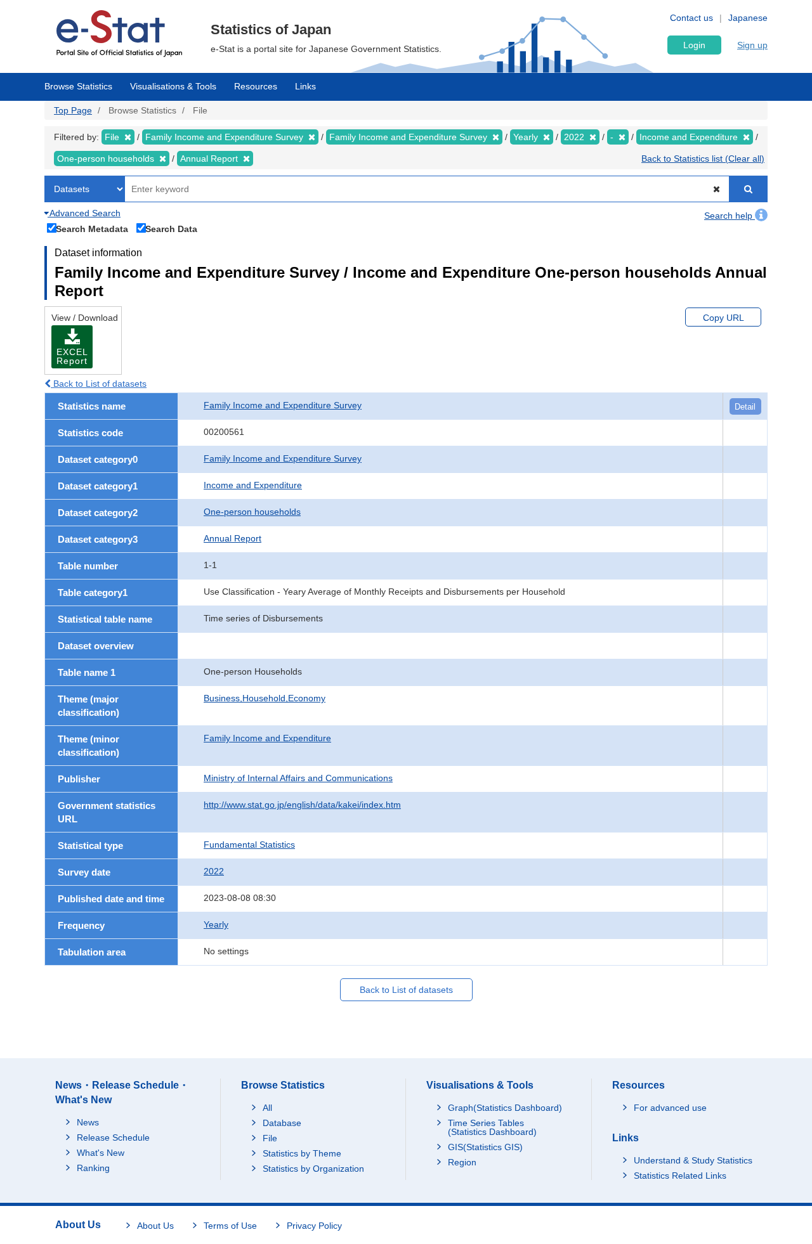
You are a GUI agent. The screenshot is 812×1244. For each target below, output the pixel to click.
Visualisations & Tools (173, 86)
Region (462, 1162)
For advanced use (670, 1107)
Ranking (93, 1167)
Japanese (748, 17)
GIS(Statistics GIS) (485, 1147)
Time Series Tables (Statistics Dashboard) (492, 1127)
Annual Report (232, 538)
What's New (100, 1152)
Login (694, 45)
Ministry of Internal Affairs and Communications (298, 778)
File (270, 1138)
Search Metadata (92, 228)
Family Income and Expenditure (267, 738)
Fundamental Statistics (249, 844)
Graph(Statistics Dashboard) (505, 1107)
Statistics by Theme (302, 1153)
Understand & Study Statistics (693, 1160)
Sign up (752, 45)
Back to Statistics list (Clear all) (702, 158)
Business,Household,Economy (264, 698)
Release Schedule (113, 1137)
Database (282, 1122)
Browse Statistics (78, 86)
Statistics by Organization (313, 1168)
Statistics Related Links (680, 1175)
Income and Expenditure (253, 485)
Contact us (691, 17)
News (88, 1122)
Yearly (216, 924)
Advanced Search (84, 213)
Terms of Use (230, 1225)
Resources (255, 86)
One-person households (252, 512)
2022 (214, 871)
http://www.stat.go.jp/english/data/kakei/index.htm (302, 805)
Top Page (73, 110)
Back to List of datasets (99, 383)
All (267, 1107)
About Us (155, 1225)
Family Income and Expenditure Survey (283, 405)
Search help (729, 216)
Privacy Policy (314, 1225)
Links (305, 86)
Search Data (171, 228)
